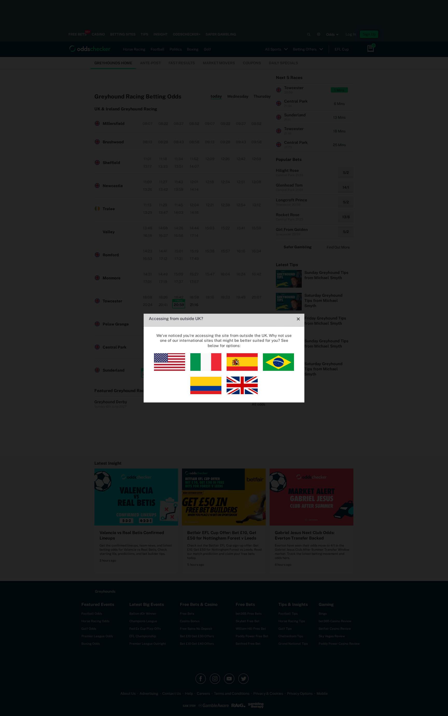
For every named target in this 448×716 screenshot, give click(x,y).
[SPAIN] (242, 369)
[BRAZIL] (278, 369)
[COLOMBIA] (206, 393)
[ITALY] (206, 369)
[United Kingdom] (242, 393)
